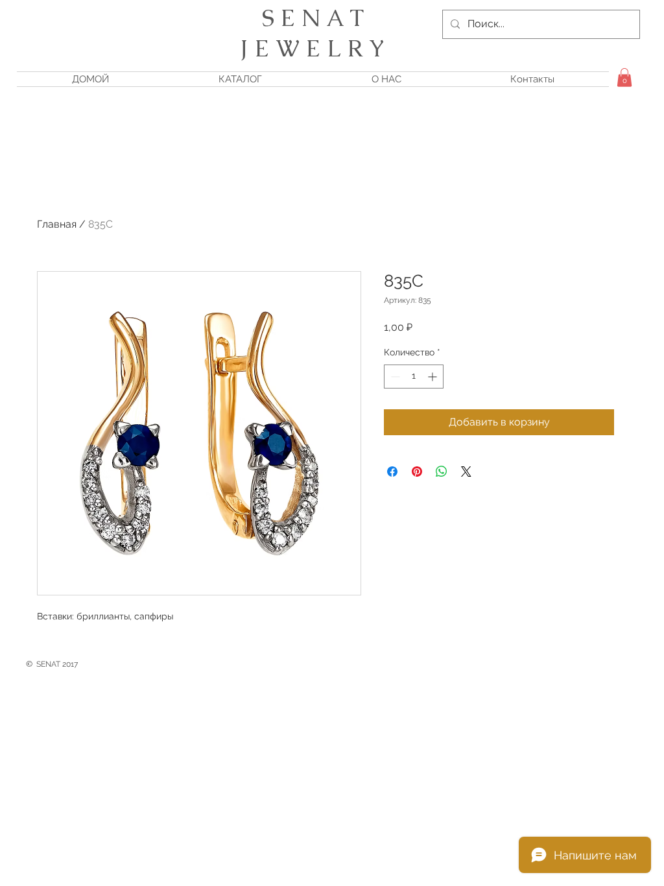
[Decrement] (394, 376)
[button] (624, 77)
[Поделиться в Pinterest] (417, 471)
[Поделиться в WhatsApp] (441, 471)
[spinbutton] (413, 376)
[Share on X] (466, 471)
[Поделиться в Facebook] (392, 471)
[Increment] (433, 376)
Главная (57, 224)
